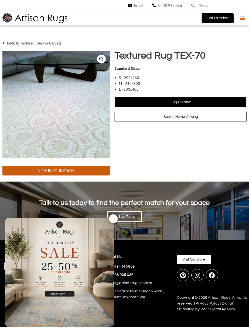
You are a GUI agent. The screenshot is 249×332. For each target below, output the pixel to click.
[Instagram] (197, 275)
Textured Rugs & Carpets (41, 43)
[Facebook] (212, 275)
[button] (243, 18)
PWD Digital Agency (217, 309)
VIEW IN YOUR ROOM (56, 170)
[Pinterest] (183, 275)
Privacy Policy (208, 303)
